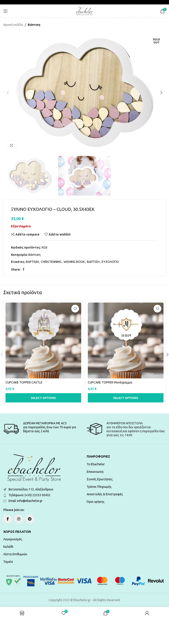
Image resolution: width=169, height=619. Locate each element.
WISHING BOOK (74, 262)
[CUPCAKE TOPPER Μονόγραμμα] (125, 340)
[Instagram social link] (18, 519)
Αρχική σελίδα (13, 24)
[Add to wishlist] (75, 308)
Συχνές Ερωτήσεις (100, 479)
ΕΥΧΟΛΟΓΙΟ (110, 262)
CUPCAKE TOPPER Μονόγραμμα (110, 382)
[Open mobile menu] (5, 11)
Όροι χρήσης (96, 501)
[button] (7, 92)
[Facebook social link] (23, 269)
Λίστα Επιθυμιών (15, 554)
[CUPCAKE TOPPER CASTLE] (43, 340)
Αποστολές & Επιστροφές (105, 494)
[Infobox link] (42, 429)
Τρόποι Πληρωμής (99, 486)
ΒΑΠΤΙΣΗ (93, 262)
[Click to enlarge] (12, 145)
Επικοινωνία (95, 471)
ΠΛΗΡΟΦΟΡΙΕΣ (98, 456)
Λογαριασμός (12, 539)
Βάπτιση (34, 24)
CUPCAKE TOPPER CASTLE (24, 382)
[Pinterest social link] (29, 519)
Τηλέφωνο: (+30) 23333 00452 (30, 495)
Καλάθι (8, 546)
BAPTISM (32, 262)
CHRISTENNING (51, 262)
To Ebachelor (96, 464)
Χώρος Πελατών (17, 531)
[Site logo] (84, 11)
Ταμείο (8, 561)
